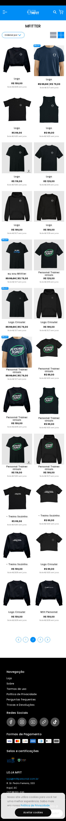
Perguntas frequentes (21, 699)
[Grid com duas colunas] (61, 35)
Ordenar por (11, 35)
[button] (5, 12)
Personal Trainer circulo (49, 273)
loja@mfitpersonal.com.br (22, 778)
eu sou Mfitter (17, 273)
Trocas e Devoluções (20, 705)
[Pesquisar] (55, 12)
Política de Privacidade (22, 694)
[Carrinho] (61, 12)
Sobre (10, 683)
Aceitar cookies (33, 812)
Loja (9, 678)
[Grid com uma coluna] (53, 35)
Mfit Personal (49, 612)
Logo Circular (16, 322)
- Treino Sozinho (17, 516)
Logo (17, 78)
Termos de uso (16, 689)
